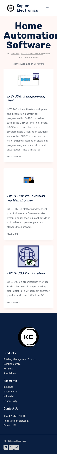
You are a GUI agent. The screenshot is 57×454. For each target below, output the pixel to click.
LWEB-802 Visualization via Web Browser (26, 198)
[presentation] (28, 80)
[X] (11, 447)
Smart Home (10, 391)
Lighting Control (12, 364)
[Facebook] (6, 447)
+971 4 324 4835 (15, 415)
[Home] (8, 53)
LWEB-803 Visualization (26, 273)
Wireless (8, 368)
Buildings (8, 387)
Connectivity (10, 401)
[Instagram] (16, 447)
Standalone (10, 373)
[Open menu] (47, 8)
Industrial (9, 396)
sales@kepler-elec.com (16, 420)
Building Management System (20, 359)
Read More (14, 157)
